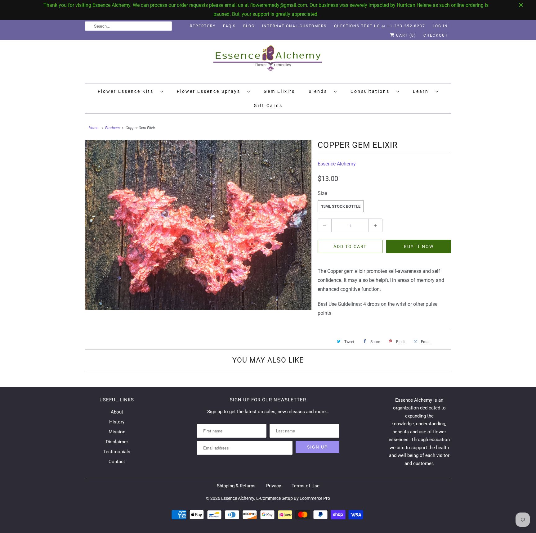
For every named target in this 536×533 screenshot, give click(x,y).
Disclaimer (117, 442)
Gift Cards (268, 105)
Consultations (372, 91)
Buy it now (419, 246)
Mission (117, 432)
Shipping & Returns (236, 486)
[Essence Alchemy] (268, 61)
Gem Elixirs (279, 91)
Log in (440, 26)
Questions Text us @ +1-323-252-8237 (379, 26)
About (117, 412)
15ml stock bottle (340, 206)
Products (112, 128)
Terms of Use (305, 486)
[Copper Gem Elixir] (198, 225)
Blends (320, 91)
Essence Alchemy (337, 164)
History (116, 422)
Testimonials (116, 451)
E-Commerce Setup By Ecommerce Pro (293, 498)
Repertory (203, 26)
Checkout (435, 35)
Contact (117, 461)
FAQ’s (229, 26)
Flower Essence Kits (127, 91)
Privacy (273, 486)
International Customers (294, 26)
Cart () (405, 35)
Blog (249, 26)
